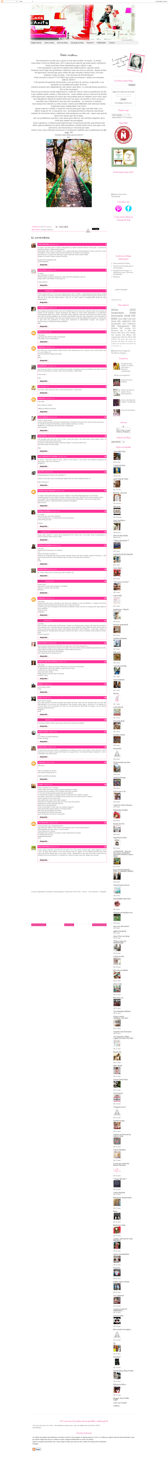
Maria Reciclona (44, 847)
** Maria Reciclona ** (121, 541)
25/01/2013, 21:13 (46, 697)
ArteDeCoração (119, 1121)
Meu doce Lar (118, 998)
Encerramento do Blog (121, 263)
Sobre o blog (49, 43)
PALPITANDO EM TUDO (122, 899)
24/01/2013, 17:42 (50, 398)
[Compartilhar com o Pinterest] (67, 227)
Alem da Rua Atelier (120, 536)
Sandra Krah (42, 569)
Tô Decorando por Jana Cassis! (121, 763)
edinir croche (43, 732)
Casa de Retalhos (119, 1150)
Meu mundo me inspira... (122, 1329)
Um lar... (116, 693)
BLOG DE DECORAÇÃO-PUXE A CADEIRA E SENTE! (123, 870)
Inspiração (117, 312)
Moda (122, 341)
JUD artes (116, 507)
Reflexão (50, 229)
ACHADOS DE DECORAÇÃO (123, 554)
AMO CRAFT (117, 1066)
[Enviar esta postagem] (56, 226)
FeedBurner (127, 103)
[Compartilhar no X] (64, 227)
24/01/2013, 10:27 (54, 244)
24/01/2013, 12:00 (49, 291)
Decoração (117, 315)
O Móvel (116, 1406)
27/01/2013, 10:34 (50, 762)
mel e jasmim (43, 417)
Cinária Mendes (119, 1193)
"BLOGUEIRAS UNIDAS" (122, 1011)
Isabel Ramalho (43, 244)
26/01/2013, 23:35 (51, 747)
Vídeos (130, 341)
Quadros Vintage (119, 778)
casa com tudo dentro (121, 926)
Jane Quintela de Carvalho (47, 456)
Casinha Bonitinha (120, 638)
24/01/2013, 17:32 (52, 366)
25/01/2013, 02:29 (49, 581)
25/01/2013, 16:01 (62, 661)
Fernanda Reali (118, 721)
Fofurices (131, 324)
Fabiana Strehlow (44, 511)
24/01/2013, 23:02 (56, 545)
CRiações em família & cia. (123, 913)
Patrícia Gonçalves (45, 545)
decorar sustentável (120, 625)
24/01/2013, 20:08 (48, 472)
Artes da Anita (62, 43)
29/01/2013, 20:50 (53, 822)
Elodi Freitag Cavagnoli (46, 490)
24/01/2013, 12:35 (52, 308)
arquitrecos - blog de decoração (121, 610)
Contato (112, 43)
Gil (114, 1343)
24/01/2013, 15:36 (50, 347)
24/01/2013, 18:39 (53, 417)
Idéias (114, 309)
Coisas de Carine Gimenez (122, 805)
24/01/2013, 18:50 (51, 436)
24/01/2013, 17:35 (44, 386)
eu (39, 386)
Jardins (118, 335)
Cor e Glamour (118, 1295)
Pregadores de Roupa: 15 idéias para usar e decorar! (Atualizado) (123, 272)
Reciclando (116, 324)
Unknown (41, 347)
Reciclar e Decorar (120, 493)
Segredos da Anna (120, 838)
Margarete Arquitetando (122, 1198)
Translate (128, 117)
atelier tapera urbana (121, 1282)
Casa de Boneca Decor (121, 885)
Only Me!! (117, 1357)
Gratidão (43, 229)
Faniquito (116, 1268)
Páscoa (113, 333)
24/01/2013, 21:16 (56, 511)
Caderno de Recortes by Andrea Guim (122, 1135)
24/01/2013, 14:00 (47, 332)
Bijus (123, 339)
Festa (120, 319)
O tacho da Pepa (119, 465)
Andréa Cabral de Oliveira (48, 662)
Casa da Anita (118, 1316)
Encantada (117, 748)
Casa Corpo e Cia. (119, 791)
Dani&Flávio (42, 366)
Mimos (128, 335)
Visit (116, 300)
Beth (40, 697)
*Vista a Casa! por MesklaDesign (119, 942)
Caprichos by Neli (119, 666)
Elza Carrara (42, 643)
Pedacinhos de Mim (120, 810)
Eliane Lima (42, 747)
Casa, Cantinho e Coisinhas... (119, 521)
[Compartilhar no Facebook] (65, 227)
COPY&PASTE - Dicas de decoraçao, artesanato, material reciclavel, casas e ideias (123, 853)
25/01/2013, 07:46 (48, 620)
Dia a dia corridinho (120, 970)
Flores (123, 333)
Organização (116, 337)
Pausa (131, 339)
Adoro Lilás (117, 984)
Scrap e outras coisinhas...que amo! (120, 1017)
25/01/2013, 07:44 (50, 598)
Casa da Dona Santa (120, 1079)
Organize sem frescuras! (122, 1032)
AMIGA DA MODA (119, 931)
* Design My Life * (120, 1179)
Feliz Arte (116, 652)
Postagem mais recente (38, 925)
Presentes (123, 343)
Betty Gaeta (42, 270)
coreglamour (43, 308)
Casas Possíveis (118, 680)
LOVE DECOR (118, 707)
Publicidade (101, 43)
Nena (40, 332)
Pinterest (90, 43)
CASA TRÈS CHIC (119, 451)
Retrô (131, 343)
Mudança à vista (119, 1225)
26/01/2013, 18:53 (53, 731)
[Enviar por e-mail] (60, 227)
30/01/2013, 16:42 (55, 846)
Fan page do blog (77, 43)
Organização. (115, 346)
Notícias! (116, 277)
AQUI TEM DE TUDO (120, 479)
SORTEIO (114, 339)
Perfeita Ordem (119, 735)
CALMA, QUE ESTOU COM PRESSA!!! (122, 1239)
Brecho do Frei (118, 824)
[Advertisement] (69, 908)
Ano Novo (128, 337)
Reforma (114, 341)
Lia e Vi (41, 472)
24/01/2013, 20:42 (60, 490)
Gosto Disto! (117, 568)
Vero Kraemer (43, 823)
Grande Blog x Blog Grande (123, 1371)
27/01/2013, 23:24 (48, 784)
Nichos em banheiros (122, 375)
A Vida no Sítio (118, 956)
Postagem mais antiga (99, 925)
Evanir (40, 784)
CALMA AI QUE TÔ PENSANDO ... (120, 1310)
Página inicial (36, 43)
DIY (133, 315)
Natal (113, 321)
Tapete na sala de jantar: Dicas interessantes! (127, 392)
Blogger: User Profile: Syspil (121, 1399)
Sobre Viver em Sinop (121, 936)
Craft (129, 319)
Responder (43, 264)
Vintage (133, 333)
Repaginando (123, 326)
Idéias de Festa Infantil (126, 381)
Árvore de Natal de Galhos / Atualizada (128, 401)
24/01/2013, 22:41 (45, 531)
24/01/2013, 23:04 (52, 569)
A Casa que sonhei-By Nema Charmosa (121, 1164)
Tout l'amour (118, 1093)
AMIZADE (126, 321)
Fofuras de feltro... (120, 1384)
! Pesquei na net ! (119, 1107)
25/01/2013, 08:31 (52, 643)
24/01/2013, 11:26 (51, 270)
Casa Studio (117, 596)
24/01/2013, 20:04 (62, 456)
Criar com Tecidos (120, 1403)
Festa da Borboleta (128, 410)
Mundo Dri (117, 1052)
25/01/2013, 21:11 (47, 684)
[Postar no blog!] (62, 227)
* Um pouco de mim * (121, 582)
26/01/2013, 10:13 (49, 720)
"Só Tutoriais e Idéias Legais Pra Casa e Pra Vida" (123, 1037)
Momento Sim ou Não (121, 330)
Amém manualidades (121, 1254)
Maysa (40, 684)
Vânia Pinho (42, 436)
